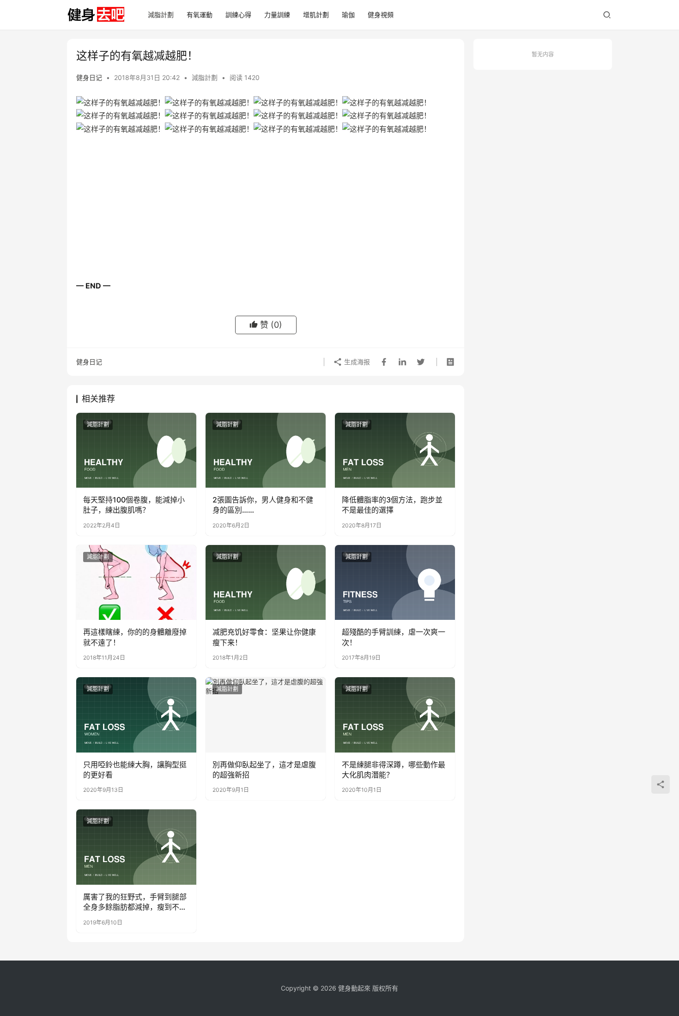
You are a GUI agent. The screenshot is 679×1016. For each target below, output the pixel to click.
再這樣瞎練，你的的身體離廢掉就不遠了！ (135, 637)
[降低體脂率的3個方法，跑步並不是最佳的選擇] (395, 450)
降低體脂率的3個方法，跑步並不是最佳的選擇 (392, 504)
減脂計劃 (161, 14)
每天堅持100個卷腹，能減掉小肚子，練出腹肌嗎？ (134, 504)
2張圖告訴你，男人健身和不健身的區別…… (262, 504)
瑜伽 (348, 14)
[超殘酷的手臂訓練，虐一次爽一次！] (395, 582)
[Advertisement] (265, 210)
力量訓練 (277, 14)
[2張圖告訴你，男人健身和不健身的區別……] (266, 450)
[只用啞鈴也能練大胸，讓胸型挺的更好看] (136, 714)
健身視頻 (381, 14)
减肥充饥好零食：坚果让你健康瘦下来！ (264, 637)
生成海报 (356, 362)
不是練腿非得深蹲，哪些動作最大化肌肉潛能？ (393, 769)
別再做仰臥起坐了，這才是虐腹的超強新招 (264, 769)
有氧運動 (199, 14)
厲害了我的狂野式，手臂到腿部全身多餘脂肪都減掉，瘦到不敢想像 (135, 902)
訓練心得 (238, 14)
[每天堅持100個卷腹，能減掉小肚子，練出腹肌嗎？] (136, 450)
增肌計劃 (316, 14)
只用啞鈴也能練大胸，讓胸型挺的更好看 (135, 769)
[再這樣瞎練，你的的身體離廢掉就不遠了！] (136, 582)
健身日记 (89, 77)
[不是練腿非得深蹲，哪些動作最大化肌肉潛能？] (395, 714)
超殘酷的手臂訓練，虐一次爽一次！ (393, 637)
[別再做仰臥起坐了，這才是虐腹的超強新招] (266, 714)
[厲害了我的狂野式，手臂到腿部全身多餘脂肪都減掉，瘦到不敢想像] (136, 846)
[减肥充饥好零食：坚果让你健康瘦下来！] (266, 582)
